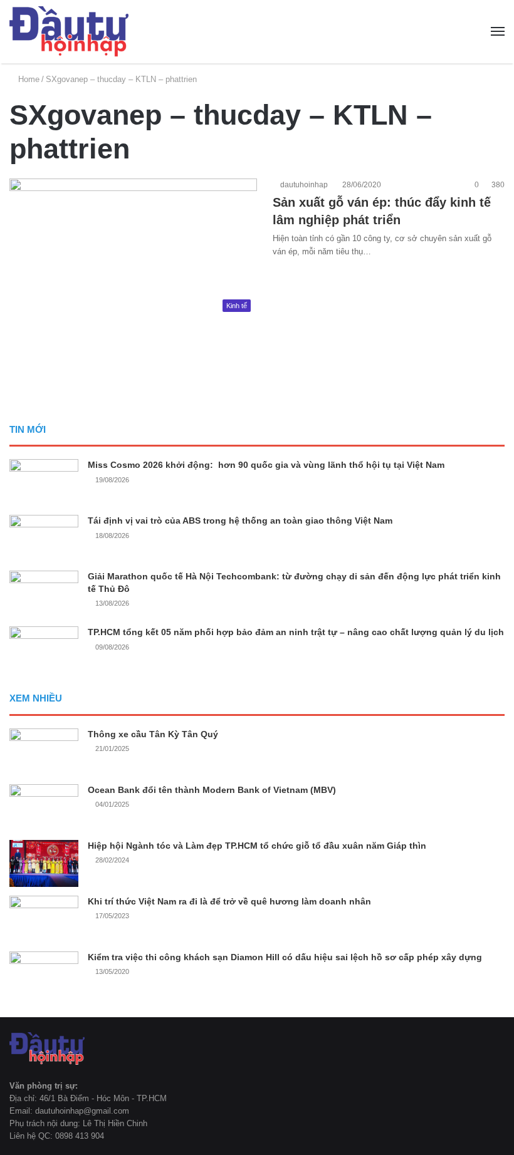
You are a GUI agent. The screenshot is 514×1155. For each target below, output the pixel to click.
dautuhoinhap (303, 184)
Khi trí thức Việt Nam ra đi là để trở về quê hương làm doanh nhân (229, 901)
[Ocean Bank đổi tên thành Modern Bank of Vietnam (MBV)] (43, 807)
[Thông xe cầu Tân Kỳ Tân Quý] (43, 751)
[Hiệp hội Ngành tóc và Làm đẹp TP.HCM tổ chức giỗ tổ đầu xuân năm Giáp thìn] (43, 863)
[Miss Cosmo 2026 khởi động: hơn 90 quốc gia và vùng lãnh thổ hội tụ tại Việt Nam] (43, 482)
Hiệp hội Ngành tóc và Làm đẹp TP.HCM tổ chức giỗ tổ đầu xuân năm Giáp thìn (257, 846)
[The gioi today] (68, 31)
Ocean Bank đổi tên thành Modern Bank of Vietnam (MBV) (212, 790)
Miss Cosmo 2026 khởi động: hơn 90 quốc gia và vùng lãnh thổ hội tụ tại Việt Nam (266, 465)
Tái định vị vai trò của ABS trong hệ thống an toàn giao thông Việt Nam (240, 520)
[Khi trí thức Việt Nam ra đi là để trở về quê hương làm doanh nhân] (43, 919)
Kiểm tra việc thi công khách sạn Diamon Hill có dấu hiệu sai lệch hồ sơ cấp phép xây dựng (285, 957)
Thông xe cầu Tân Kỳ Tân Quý (153, 734)
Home (27, 79)
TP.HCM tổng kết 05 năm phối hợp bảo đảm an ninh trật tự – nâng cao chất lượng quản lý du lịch (296, 632)
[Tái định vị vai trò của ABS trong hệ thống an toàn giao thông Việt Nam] (43, 538)
